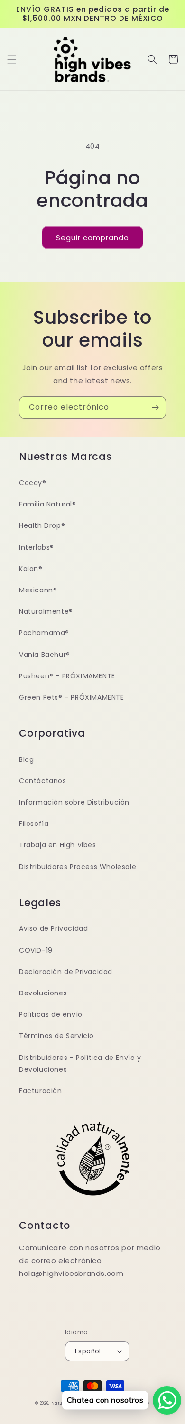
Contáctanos (42, 781)
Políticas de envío (51, 1014)
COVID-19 (36, 950)
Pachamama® (44, 632)
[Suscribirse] (155, 407)
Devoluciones (43, 993)
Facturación (40, 1091)
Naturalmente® (46, 611)
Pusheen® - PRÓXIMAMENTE (67, 676)
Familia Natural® (47, 504)
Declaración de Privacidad (65, 971)
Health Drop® (42, 525)
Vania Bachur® (44, 654)
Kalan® (31, 568)
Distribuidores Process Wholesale (77, 866)
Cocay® (32, 482)
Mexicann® (38, 590)
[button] (11, 59)
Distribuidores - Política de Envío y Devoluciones (80, 1063)
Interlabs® (36, 547)
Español (88, 1351)
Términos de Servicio (56, 1035)
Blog (26, 759)
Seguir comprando (92, 238)
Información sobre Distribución (74, 802)
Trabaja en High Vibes (57, 845)
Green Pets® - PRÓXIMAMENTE (71, 697)
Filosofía (33, 823)
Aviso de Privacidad (53, 928)
